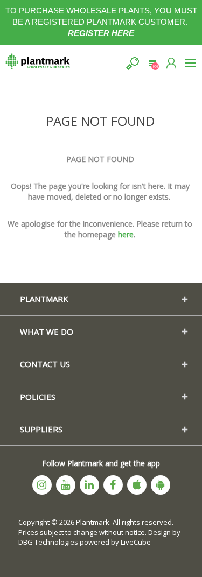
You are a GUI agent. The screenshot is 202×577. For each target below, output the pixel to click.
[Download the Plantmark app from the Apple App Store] (137, 485)
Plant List (152, 63)
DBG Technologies (48, 542)
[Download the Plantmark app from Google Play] (160, 485)
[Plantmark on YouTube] (65, 485)
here (126, 234)
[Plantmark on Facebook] (113, 485)
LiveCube (136, 542)
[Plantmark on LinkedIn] (89, 485)
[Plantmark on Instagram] (42, 485)
